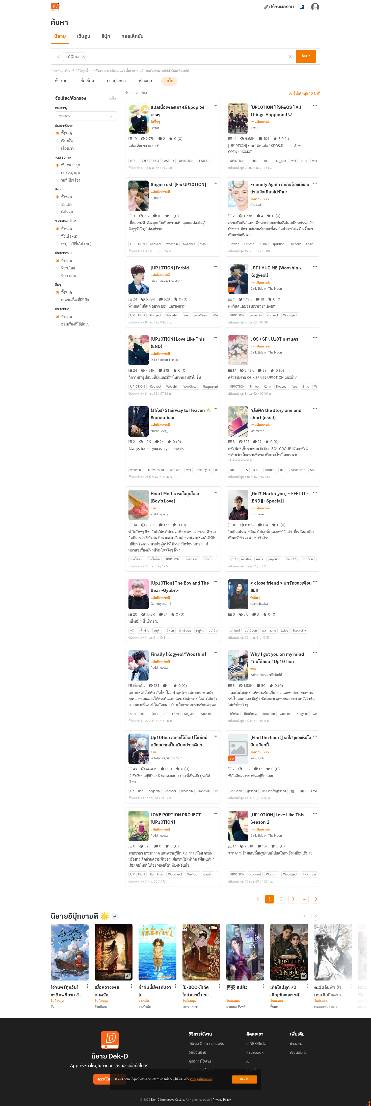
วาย (153, 508)
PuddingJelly (159, 514)
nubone (156, 198)
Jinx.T (254, 128)
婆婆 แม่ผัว (237, 988)
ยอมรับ (244, 1079)
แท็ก (169, 81)
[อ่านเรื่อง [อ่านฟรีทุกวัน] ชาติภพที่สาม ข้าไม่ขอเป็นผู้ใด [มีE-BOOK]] (70, 952)
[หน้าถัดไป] (316, 899)
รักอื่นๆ (155, 122)
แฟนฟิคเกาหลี (260, 122)
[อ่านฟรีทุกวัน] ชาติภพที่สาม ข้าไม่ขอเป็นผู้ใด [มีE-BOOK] (66, 991)
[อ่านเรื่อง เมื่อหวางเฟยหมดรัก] (113, 952)
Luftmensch (258, 514)
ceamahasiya (259, 604)
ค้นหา (306, 56)
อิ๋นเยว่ (274, 1007)
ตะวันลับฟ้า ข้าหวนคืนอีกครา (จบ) (327, 991)
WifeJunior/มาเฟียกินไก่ (266, 675)
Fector (155, 128)
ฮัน (53, 1007)
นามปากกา (116, 81)
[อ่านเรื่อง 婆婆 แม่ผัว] (245, 952)
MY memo (257, 431)
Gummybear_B (161, 604)
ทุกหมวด (65, 116)
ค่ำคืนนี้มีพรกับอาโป (155, 991)
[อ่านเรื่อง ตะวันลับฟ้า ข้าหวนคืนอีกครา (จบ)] (333, 952)
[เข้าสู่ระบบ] (315, 7)
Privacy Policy (222, 1099)
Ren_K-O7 (257, 758)
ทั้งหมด (61, 81)
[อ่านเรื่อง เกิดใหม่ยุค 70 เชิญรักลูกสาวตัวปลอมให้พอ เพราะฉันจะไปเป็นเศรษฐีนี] (289, 952)
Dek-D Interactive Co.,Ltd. (168, 1099)
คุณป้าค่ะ (145, 1007)
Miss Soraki (190, 1007)
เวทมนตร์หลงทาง (325, 1007)
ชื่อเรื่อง (87, 81)
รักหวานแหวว (259, 199)
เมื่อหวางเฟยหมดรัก (107, 991)
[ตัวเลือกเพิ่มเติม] (216, 106)
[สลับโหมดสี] (302, 7)
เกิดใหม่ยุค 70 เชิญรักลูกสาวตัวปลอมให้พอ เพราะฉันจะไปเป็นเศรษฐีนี (286, 991)
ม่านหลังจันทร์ (235, 1007)
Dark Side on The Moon (166, 281)
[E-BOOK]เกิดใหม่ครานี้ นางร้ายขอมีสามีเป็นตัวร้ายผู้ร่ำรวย (197, 991)
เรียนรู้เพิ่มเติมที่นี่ (201, 1079)
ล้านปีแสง (101, 1007)
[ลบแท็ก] (83, 55)
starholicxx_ (159, 431)
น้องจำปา (256, 205)
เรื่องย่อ (145, 81)
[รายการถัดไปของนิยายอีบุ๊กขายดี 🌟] (315, 916)
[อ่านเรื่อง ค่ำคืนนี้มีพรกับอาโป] (157, 952)
